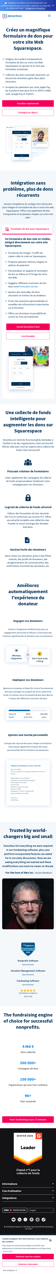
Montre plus (8, 1251)
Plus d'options (9, 1270)
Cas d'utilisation (11, 1191)
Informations (9, 1183)
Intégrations (9, 1198)
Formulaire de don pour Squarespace (30, 228)
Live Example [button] (28, 336)
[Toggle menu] (49, 16)
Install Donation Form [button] (28, 326)
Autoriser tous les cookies (28, 1256)
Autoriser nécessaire (28, 1264)
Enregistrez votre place (35, 8)
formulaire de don (29, 286)
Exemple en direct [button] (28, 112)
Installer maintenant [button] (28, 103)
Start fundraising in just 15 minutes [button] (28, 1119)
